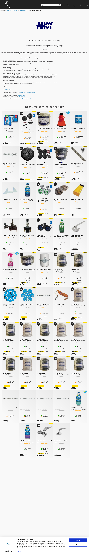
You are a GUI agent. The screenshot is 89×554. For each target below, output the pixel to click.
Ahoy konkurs (21, 95)
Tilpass (77, 544)
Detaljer (19, 551)
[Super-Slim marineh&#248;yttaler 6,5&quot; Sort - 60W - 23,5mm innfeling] (27, 154)
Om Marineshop (7, 89)
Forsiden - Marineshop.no (9, 88)
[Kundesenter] (74, 5)
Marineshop (9, 10)
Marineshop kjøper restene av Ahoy (26, 92)
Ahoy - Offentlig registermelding (23, 98)
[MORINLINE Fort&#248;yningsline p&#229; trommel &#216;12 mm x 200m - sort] (61, 154)
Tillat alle (78, 540)
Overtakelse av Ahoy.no (35, 10)
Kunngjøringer (23, 10)
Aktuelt (16, 10)
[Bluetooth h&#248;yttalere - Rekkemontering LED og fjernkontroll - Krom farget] (44, 189)
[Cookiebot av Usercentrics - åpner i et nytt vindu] (8, 551)
